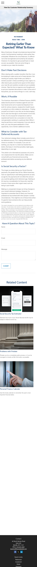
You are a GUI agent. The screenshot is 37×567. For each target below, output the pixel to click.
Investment (18, 562)
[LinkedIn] (21, 552)
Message (4, 249)
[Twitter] (18, 552)
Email (3, 238)
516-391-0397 (21, 547)
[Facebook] (15, 552)
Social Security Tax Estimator (10, 314)
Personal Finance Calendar (10, 389)
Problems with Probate (8, 351)
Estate (18, 564)
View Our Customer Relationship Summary (18, 7)
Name (3, 227)
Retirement (18, 559)
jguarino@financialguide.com (18, 549)
